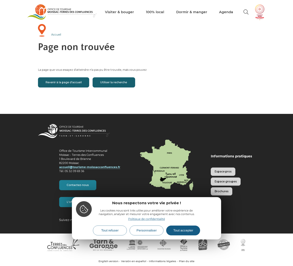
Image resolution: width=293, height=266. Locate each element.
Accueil (56, 34)
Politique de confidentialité (146, 218)
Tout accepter (183, 230)
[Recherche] (246, 12)
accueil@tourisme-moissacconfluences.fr (89, 167)
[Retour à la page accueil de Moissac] (62, 12)
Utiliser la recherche (114, 82)
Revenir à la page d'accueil (63, 82)
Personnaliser (146, 230)
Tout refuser (110, 230)
